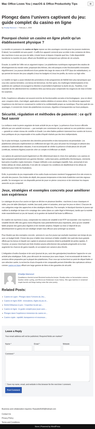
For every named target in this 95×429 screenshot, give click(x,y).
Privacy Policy (7, 418)
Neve (37, 426)
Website (66, 344)
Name (8, 344)
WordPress (55, 426)
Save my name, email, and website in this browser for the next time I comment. (39, 384)
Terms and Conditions (11, 422)
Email (37, 344)
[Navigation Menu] (90, 4)
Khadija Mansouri (10, 28)
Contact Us (6, 414)
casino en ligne (14, 265)
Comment (9, 354)
